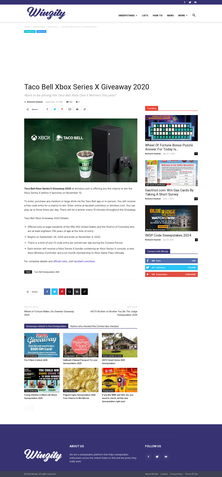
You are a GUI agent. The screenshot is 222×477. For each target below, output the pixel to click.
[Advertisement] (111, 58)
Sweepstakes (126, 15)
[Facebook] (184, 2)
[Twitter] (190, 2)
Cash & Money (31, 356)
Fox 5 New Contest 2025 (35, 360)
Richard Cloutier (35, 102)
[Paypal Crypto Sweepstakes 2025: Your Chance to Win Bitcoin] (80, 380)
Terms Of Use (191, 474)
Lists (145, 15)
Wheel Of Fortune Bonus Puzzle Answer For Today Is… (169, 147)
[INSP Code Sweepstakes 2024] (171, 218)
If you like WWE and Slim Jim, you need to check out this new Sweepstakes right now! (117, 398)
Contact (164, 474)
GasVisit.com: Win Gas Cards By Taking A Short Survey (169, 192)
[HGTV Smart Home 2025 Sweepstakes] (119, 345)
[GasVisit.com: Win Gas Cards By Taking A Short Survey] (171, 173)
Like (194, 260)
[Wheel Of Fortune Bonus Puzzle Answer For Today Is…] (171, 128)
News (170, 15)
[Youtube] (195, 2)
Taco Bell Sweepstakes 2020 (46, 272)
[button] (194, 15)
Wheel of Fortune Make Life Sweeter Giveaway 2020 (49, 313)
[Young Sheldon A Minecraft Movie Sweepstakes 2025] (42, 380)
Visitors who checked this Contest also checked (94, 326)
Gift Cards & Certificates (155, 185)
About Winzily (151, 474)
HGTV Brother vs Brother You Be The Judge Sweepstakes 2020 (114, 313)
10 (196, 199)
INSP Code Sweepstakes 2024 (168, 235)
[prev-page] (26, 408)
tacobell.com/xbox (84, 261)
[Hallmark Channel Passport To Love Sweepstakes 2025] (80, 345)
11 (196, 153)
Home (27, 26)
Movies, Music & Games (156, 230)
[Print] (77, 109)
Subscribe (190, 274)
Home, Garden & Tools (112, 356)
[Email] (69, 109)
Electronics (53, 26)
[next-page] (31, 408)
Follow (192, 267)
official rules (60, 261)
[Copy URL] (84, 109)
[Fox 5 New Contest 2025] (42, 345)
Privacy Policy (176, 474)
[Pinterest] (62, 109)
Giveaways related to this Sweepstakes (46, 326)
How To (158, 15)
